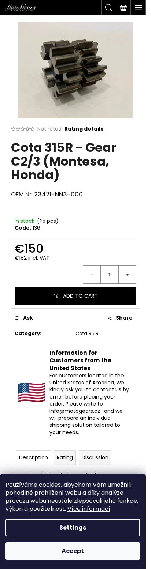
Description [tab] (33, 457)
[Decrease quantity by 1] (92, 274)
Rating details (84, 128)
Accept (73, 551)
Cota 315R (87, 333)
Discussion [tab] (95, 457)
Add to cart (80, 295)
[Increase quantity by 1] (127, 274)
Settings (72, 527)
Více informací (88, 509)
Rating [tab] (65, 457)
